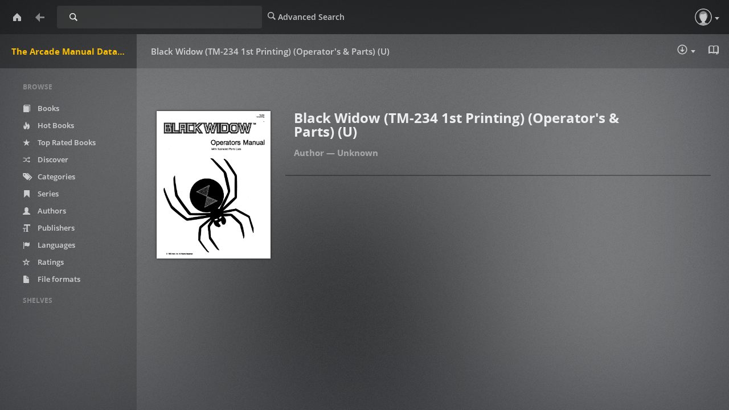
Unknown (357, 152)
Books (47, 108)
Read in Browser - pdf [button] (715, 51)
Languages (55, 245)
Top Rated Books (66, 142)
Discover (52, 159)
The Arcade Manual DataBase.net (74, 51)
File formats (58, 279)
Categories (55, 176)
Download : (694, 52)
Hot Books (55, 125)
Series (47, 193)
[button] (703, 17)
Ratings (50, 262)
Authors (51, 211)
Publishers (55, 228)
